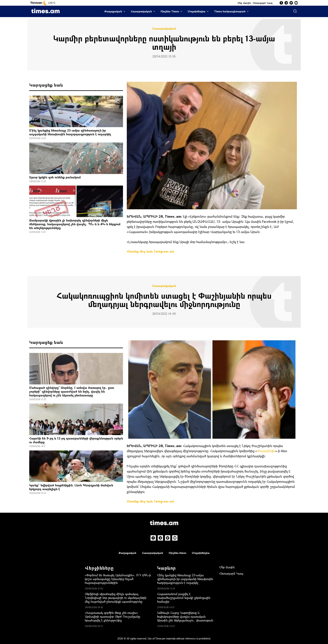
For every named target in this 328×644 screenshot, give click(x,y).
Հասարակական (141, 11)
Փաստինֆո (266, 451)
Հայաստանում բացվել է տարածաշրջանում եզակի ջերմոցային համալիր (183, 597)
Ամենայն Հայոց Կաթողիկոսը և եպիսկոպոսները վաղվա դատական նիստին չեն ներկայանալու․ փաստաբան (185, 616)
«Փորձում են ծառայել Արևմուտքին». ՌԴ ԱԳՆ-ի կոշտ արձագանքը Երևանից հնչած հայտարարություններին (118, 579)
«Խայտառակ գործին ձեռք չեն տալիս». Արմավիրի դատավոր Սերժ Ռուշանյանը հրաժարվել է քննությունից (112, 616)
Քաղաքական (113, 11)
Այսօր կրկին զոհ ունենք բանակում (55, 177)
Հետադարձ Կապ (262, 2)
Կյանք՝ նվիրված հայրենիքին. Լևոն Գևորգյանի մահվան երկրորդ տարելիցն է (71, 487)
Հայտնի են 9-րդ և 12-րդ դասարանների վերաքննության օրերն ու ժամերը (76, 440)
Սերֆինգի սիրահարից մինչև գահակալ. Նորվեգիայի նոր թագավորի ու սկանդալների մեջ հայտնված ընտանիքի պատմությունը (115, 597)
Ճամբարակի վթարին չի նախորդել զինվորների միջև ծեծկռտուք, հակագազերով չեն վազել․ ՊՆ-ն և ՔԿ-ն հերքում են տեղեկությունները (74, 224)
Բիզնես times (177, 553)
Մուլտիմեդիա (196, 11)
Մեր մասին (244, 2)
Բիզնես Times (170, 11)
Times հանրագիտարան (229, 11)
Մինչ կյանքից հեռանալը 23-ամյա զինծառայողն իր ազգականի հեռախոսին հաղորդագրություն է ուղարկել (70, 132)
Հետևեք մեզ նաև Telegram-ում (150, 251)
